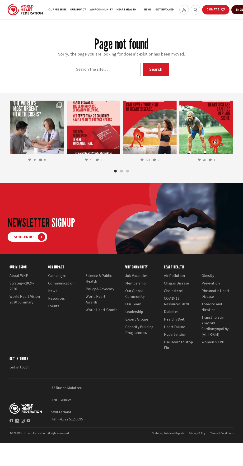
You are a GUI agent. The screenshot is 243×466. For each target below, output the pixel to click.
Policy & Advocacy (100, 289)
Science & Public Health (99, 278)
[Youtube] (28, 421)
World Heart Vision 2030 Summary (24, 299)
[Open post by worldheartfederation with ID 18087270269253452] (206, 127)
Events (53, 306)
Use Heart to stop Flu (178, 345)
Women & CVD (212, 342)
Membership (135, 283)
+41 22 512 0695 (70, 419)
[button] (115, 171)
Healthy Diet (174, 319)
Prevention (210, 283)
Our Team (133, 304)
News (148, 10)
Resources (56, 298)
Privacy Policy (197, 433)
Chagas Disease (176, 283)
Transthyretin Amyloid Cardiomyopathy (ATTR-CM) (215, 326)
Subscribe (24, 237)
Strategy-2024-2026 (21, 286)
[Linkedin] (17, 421)
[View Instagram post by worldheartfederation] (59, 149)
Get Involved (164, 10)
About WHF (18, 275)
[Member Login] (184, 9)
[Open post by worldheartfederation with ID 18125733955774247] (150, 127)
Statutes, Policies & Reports (168, 433)
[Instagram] (23, 421)
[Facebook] (11, 421)
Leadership (134, 311)
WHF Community (101, 10)
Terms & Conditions (222, 433)
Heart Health (126, 10)
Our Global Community (135, 293)
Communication (61, 283)
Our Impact (78, 10)
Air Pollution (174, 275)
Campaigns (57, 275)
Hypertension (175, 334)
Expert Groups (137, 319)
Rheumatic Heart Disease (215, 293)
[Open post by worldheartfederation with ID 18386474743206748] (93, 127)
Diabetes (171, 311)
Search (155, 69)
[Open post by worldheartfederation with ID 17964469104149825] (37, 127)
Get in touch (19, 367)
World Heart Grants (101, 309)
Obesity (207, 275)
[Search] (195, 9)
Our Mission (57, 10)
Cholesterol (173, 291)
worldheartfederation (36, 105)
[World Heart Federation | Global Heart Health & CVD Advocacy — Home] (25, 9)
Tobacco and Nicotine (211, 307)
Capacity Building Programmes (139, 329)
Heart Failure (174, 327)
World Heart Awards (96, 299)
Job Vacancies (136, 275)
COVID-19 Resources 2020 (176, 301)
